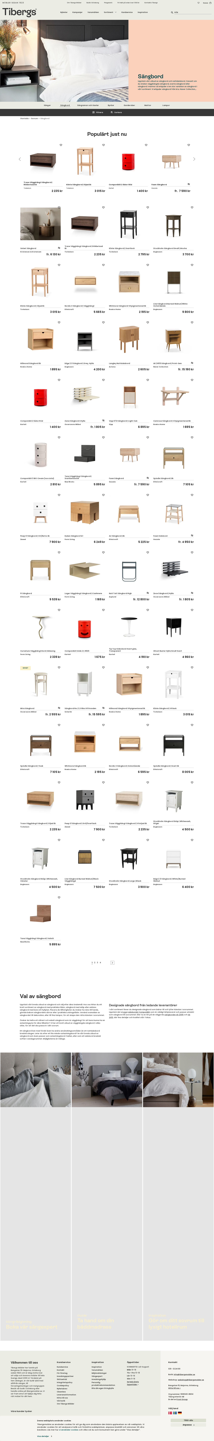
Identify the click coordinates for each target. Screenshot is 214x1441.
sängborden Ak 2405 (174, 1014)
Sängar (47, 105)
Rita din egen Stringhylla (103, 1388)
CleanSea (61, 1392)
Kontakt (60, 1370)
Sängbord (65, 105)
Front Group (182, 1399)
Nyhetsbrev (62, 1388)
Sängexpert (97, 1376)
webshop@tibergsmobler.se (191, 1380)
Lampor (166, 105)
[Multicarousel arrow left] (20, 159)
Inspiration (143, 12)
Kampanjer (77, 12)
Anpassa (187, 1424)
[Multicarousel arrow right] (194, 159)
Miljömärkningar (99, 1373)
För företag (62, 1373)
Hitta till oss (62, 1398)
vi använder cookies (69, 1430)
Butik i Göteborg (93, 3)
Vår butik (61, 1401)
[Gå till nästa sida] (112, 963)
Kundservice (127, 12)
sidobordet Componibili (139, 1012)
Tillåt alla (188, 1420)
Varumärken (93, 12)
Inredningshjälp (99, 1379)
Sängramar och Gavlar (88, 105)
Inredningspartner (65, 1376)
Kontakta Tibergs (151, 3)
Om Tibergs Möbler (74, 3)
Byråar (111, 105)
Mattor (147, 105)
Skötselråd (62, 1379)
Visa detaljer (43, 1436)
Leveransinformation (66, 1394)
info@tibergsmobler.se (184, 1374)
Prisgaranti (108, 3)
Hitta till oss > (174, 1388)
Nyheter (63, 12)
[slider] (107, 167)
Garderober (129, 105)
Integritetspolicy (64, 1382)
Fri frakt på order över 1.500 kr (128, 3)
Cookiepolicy (63, 1385)
